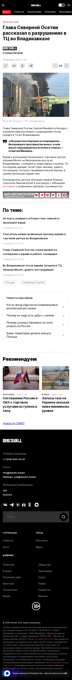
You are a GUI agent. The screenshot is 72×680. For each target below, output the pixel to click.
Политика (50, 11)
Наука (41, 583)
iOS (5, 490)
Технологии (10, 589)
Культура (8, 583)
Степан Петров (13, 53)
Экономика (65, 11)
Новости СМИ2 (13, 423)
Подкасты (44, 589)
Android (7, 494)
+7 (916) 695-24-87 (14, 459)
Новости (19, 11)
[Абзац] (36, 5)
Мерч (39, 547)
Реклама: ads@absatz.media (19, 477)
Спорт (42, 577)
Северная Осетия (33, 282)
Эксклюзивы (34, 11)
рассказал (9, 186)
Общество (44, 564)
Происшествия (11, 22)
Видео (6, 11)
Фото (6, 547)
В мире (45, 394)
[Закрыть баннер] (66, 673)
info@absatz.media (14, 472)
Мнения (43, 596)
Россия (10, 282)
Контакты (42, 540)
